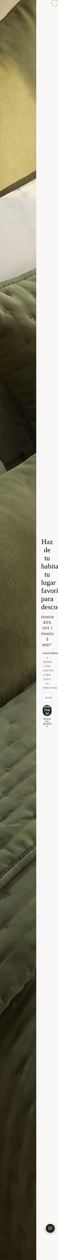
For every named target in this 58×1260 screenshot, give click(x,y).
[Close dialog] (55, 3)
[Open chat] (50, 1228)
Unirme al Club (47, 710)
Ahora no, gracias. (47, 722)
